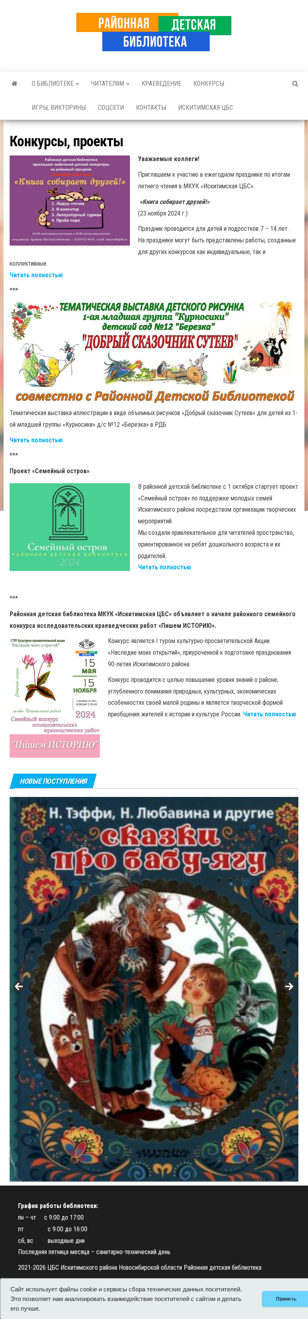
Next (289, 986)
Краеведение (161, 83)
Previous (19, 986)
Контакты (151, 107)
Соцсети (111, 107)
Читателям (108, 83)
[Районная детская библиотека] (15, 84)
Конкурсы (208, 83)
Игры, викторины (59, 107)
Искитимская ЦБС (205, 107)
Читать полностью (36, 275)
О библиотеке (53, 83)
